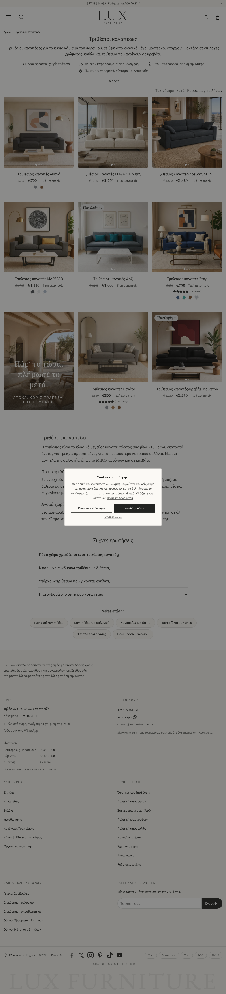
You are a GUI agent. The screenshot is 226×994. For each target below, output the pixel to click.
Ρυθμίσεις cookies (113, 517)
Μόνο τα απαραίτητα (91, 508)
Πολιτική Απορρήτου (120, 498)
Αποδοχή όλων (134, 508)
